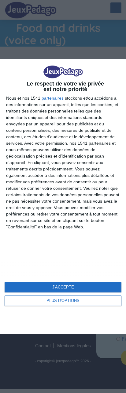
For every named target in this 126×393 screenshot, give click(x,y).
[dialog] (63, 196)
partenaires (53, 98)
